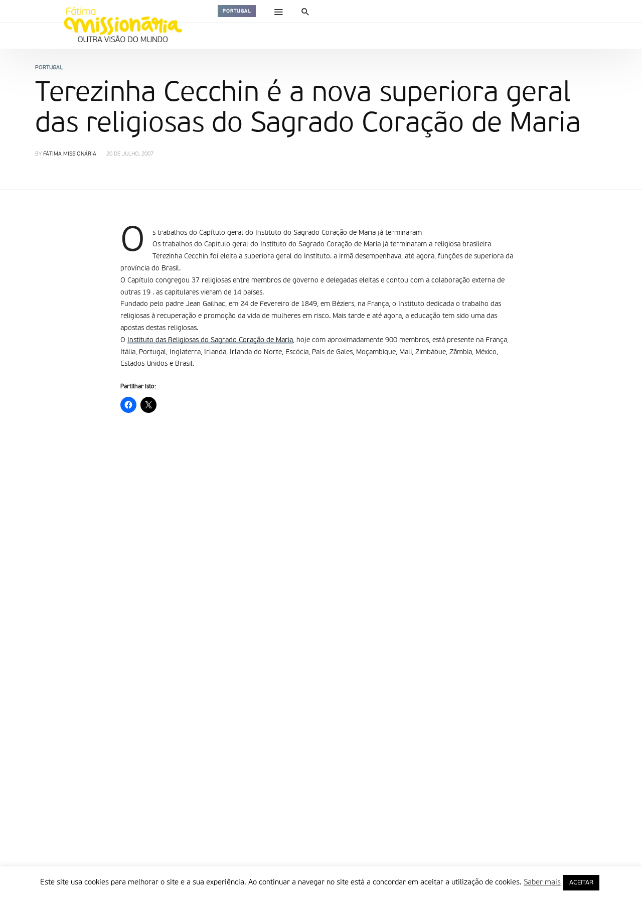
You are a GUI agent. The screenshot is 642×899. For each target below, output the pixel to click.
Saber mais (542, 882)
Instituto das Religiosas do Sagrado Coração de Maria (210, 340)
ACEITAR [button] (581, 882)
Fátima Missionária (69, 154)
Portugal (237, 11)
